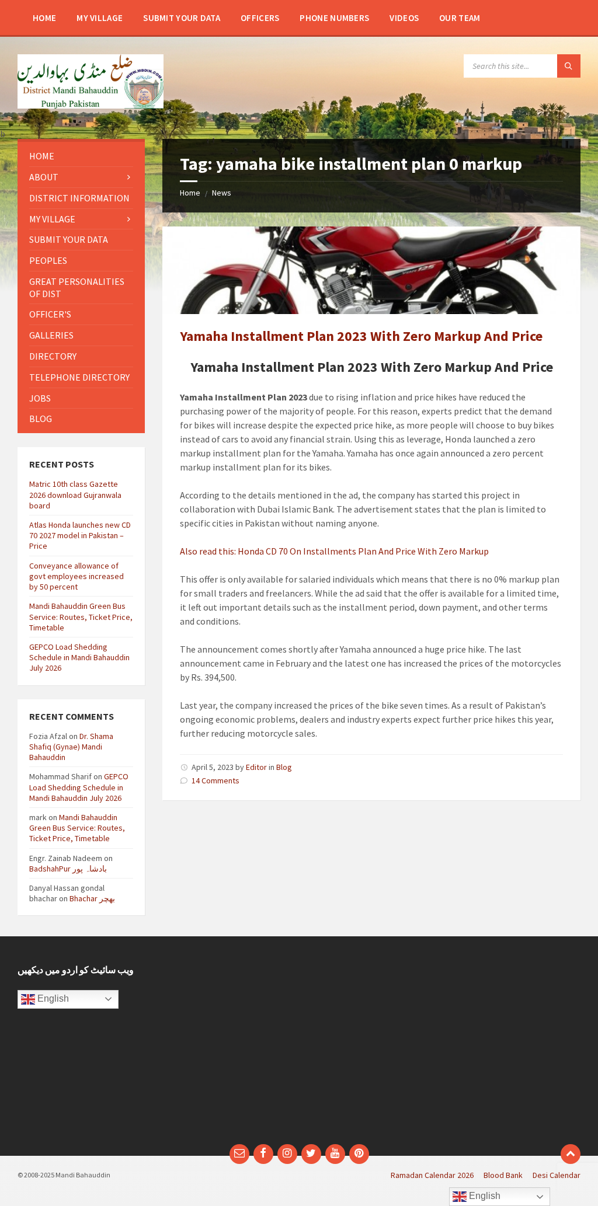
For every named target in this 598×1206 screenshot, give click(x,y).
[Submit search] (568, 66)
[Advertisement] (444, 1046)
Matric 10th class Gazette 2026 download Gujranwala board (75, 494)
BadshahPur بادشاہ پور (68, 868)
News (221, 192)
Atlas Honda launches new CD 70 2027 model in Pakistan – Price (80, 535)
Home (190, 192)
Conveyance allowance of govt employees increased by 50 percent (76, 576)
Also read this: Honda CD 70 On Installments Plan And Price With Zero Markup (334, 551)
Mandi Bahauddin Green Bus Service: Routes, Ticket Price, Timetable (81, 616)
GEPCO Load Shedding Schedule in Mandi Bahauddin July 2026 (79, 657)
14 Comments (215, 780)
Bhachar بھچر (92, 898)
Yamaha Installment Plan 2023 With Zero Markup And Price (361, 336)
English (52, 998)
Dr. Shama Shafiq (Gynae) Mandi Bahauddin (71, 746)
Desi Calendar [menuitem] (556, 1175)
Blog (284, 767)
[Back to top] (570, 1154)
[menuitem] (44, 17)
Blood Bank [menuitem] (503, 1175)
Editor (256, 767)
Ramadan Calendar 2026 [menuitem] (432, 1175)
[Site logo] (91, 105)
